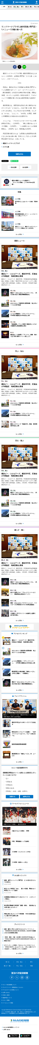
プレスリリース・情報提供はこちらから (13, 987)
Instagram (22, 977)
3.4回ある (9, 785)
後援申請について (7, 997)
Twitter (17, 977)
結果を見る (26, 796)
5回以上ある (10, 788)
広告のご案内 (6, 995)
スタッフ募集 (6, 1000)
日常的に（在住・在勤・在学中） (17, 791)
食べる (10, 6)
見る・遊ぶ (16, 6)
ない (7, 778)
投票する (12, 796)
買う (22, 6)
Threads (27, 977)
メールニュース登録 (8, 1003)
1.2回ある (9, 781)
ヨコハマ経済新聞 (20, 2)
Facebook (12, 977)
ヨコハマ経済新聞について (9, 984)
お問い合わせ (6, 992)
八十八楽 (6, 147)
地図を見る (19, 154)
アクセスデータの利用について (11, 990)
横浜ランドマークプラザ (11, 143)
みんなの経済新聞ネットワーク (19, 1020)
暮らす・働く (28, 6)
